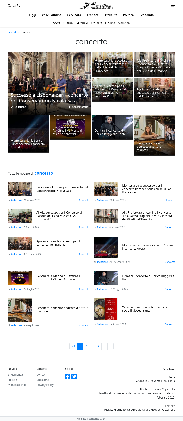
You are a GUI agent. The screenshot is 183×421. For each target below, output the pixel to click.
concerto (84, 200)
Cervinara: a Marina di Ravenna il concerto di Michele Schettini (58, 277)
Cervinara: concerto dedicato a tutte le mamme (62, 309)
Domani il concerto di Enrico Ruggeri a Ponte (148, 277)
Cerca (12, 5)
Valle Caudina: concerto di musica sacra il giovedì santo (145, 308)
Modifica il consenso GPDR (91, 418)
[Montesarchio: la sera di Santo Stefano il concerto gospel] (28, 133)
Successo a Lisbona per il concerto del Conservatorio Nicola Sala (62, 189)
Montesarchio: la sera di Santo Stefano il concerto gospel (148, 247)
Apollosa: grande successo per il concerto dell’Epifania (58, 243)
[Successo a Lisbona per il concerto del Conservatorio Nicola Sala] (49, 83)
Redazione (20, 107)
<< (73, 346)
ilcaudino (14, 32)
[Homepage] (96, 5)
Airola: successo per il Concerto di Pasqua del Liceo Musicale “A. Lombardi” (59, 216)
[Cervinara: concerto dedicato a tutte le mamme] (154, 134)
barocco (170, 200)
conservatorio (80, 107)
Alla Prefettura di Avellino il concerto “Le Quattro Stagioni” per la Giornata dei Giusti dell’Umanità (147, 216)
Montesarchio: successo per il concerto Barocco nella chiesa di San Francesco (147, 189)
